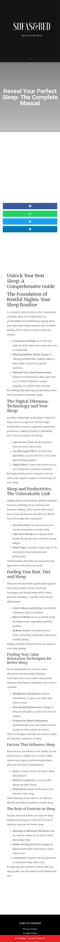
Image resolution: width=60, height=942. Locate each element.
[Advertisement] (30, 164)
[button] (30, 58)
